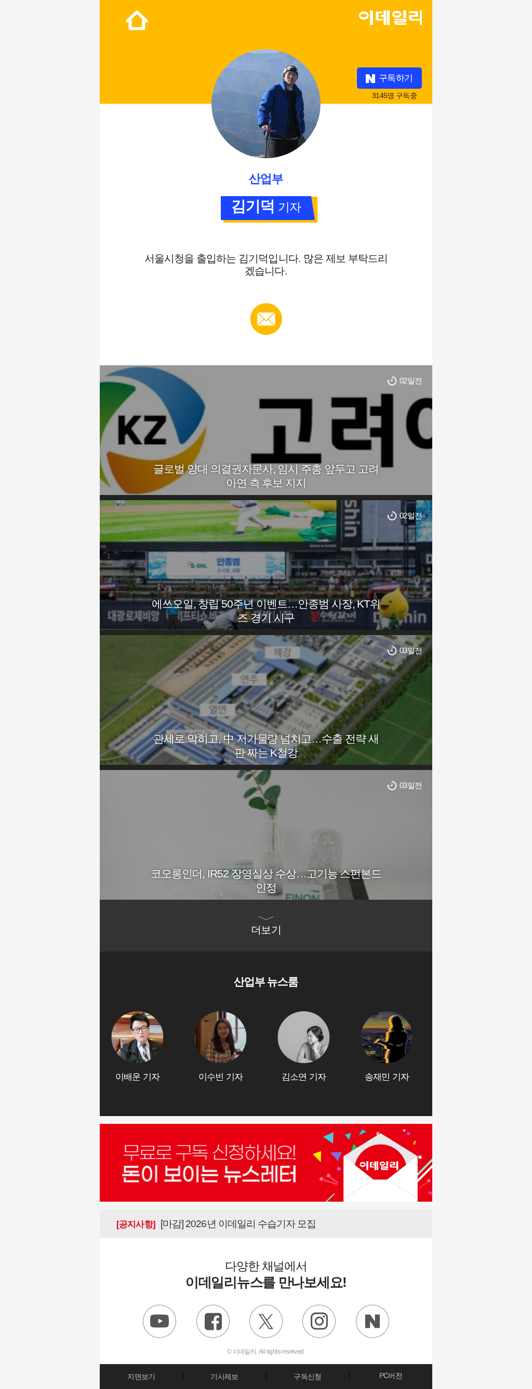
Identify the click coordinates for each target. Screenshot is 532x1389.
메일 (266, 308)
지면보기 (141, 1376)
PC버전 (390, 1375)
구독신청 (307, 1376)
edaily (390, 15)
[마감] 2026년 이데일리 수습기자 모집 (216, 1223)
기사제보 (224, 1376)
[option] (152, 1046)
